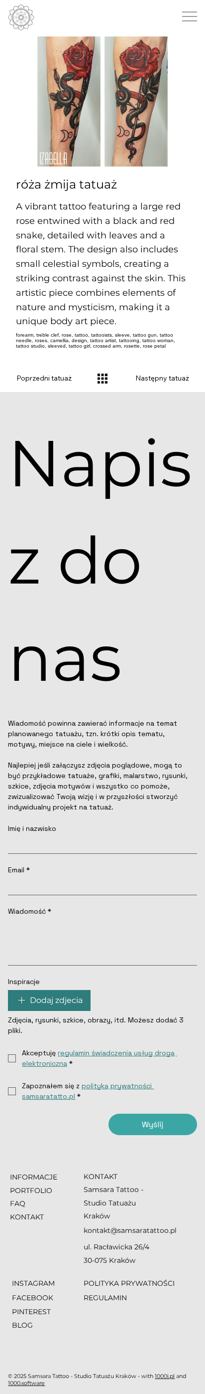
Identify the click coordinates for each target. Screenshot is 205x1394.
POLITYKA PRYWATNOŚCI (129, 1283)
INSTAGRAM (34, 1283)
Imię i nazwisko (32, 828)
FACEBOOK (32, 1297)
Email (19, 870)
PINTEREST (31, 1311)
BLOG (22, 1325)
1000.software (26, 1383)
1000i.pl (165, 1376)
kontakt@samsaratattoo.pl (130, 1230)
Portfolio (31, 1190)
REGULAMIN (105, 1297)
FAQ (17, 1203)
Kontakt (27, 1216)
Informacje (33, 1177)
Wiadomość (29, 911)
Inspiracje (24, 982)
